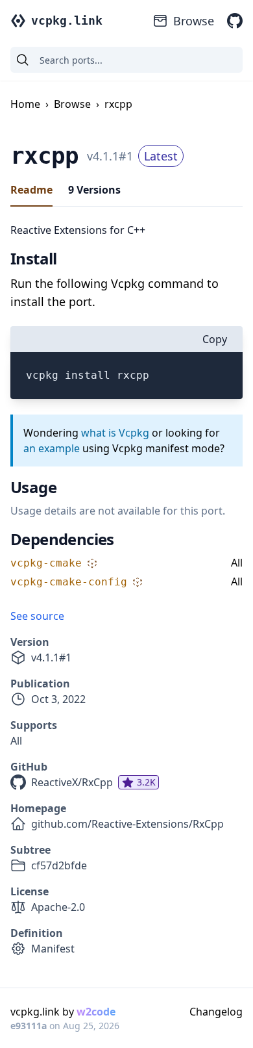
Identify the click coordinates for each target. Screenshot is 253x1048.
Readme (31, 190)
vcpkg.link (66, 20)
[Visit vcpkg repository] (235, 21)
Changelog (216, 1011)
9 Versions (94, 190)
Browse (193, 21)
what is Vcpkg (115, 433)
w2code (96, 1011)
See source (37, 616)
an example (51, 448)
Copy (214, 339)
